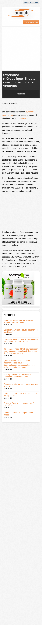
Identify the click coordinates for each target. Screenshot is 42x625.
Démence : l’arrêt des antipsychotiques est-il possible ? (20, 395)
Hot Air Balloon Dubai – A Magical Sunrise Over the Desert (18, 321)
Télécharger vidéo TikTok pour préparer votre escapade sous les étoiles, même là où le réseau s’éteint (21, 351)
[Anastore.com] (18, 288)
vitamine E (22, 118)
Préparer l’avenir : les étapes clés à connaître (19, 404)
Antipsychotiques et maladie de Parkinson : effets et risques (17, 375)
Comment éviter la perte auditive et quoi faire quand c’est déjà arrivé (21, 340)
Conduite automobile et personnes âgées (18, 414)
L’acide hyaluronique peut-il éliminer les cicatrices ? (21, 331)
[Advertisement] (21, 49)
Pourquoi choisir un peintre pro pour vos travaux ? (21, 385)
